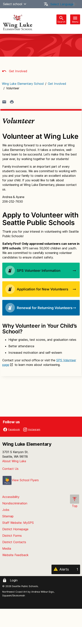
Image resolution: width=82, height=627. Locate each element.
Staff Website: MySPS (18, 523)
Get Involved (17, 71)
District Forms (12, 535)
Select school (12, 4)
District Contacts (14, 542)
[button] (25, 4)
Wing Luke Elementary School (23, 84)
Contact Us (10, 469)
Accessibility (10, 497)
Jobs (5, 510)
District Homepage (15, 529)
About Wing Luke (14, 461)
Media (6, 548)
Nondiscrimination (14, 503)
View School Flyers (25, 480)
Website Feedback (15, 555)
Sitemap (8, 516)
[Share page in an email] (4, 102)
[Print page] (12, 102)
